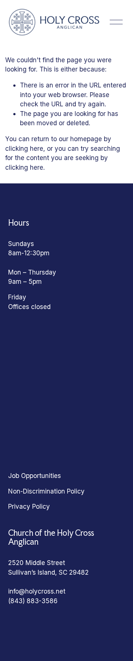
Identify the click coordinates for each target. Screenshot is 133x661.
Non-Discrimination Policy (46, 491)
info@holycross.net (36, 591)
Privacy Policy (29, 506)
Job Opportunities (34, 475)
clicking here (24, 148)
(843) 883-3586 (33, 601)
